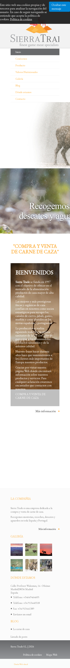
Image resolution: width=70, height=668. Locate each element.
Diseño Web (18, 664)
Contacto (20, 99)
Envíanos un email (22, 614)
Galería (19, 78)
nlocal (25, 664)
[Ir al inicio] (39, 30)
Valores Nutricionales (26, 72)
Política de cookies (21, 19)
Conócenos (21, 58)
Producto (20, 65)
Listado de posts (19, 636)
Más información (45, 411)
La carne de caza (21, 629)
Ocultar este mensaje (59, 6)
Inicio (18, 52)
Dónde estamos (23, 92)
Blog (17, 85)
